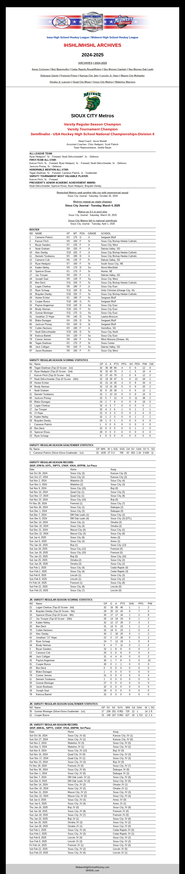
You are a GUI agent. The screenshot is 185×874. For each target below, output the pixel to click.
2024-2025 (100, 63)
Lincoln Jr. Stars (109, 75)
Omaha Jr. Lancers (60, 82)
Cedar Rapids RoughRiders (86, 69)
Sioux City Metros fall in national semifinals (92, 220)
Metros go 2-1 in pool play (92, 211)
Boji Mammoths (60, 69)
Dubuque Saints (49, 75)
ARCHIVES (85, 63)
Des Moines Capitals (115, 69)
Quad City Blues (82, 82)
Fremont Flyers (69, 75)
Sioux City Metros (103, 82)
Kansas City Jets (89, 75)
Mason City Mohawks (133, 75)
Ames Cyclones (40, 69)
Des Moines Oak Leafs (141, 69)
